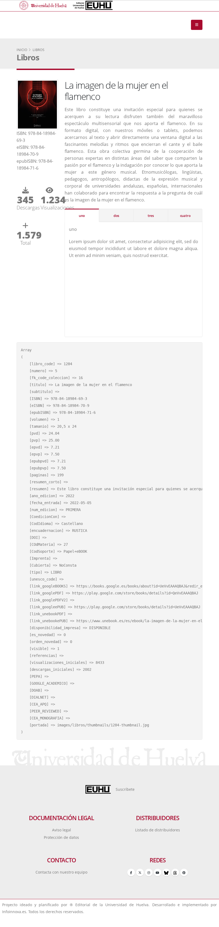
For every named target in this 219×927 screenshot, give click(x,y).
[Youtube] (157, 872)
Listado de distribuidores (157, 829)
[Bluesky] (166, 872)
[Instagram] (148, 872)
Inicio (22, 49)
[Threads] (175, 872)
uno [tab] (82, 215)
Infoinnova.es (14, 911)
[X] (140, 872)
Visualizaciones (49, 207)
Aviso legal (61, 829)
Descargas (25, 207)
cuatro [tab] (185, 215)
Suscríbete (125, 789)
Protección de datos (61, 837)
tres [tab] (151, 215)
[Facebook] (131, 872)
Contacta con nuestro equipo (61, 872)
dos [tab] (116, 215)
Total (25, 243)
